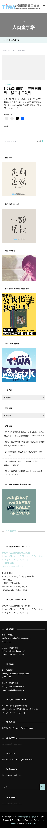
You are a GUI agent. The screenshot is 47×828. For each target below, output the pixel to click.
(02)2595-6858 (8, 562)
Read (39, 141)
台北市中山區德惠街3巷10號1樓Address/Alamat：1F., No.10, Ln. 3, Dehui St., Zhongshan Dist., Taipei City (22, 556)
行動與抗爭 (7, 84)
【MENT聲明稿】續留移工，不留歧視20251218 (23, 452)
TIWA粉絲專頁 (11, 531)
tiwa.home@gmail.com (13, 566)
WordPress (32, 823)
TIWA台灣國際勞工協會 (26, 816)
